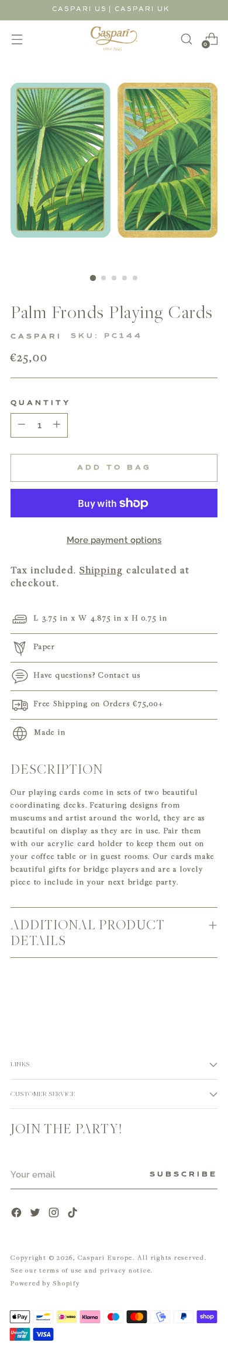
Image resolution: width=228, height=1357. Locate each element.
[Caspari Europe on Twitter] (36, 1214)
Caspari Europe (105, 1257)
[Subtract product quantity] (56, 425)
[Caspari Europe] (114, 38)
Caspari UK (142, 9)
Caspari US (79, 9)
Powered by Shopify (45, 1282)
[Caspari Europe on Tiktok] (74, 1214)
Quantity (41, 403)
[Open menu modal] (17, 39)
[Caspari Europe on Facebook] (18, 1214)
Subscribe (183, 1174)
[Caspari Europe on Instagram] (55, 1214)
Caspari (36, 336)
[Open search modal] (186, 39)
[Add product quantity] (21, 425)
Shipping (101, 569)
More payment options (114, 540)
